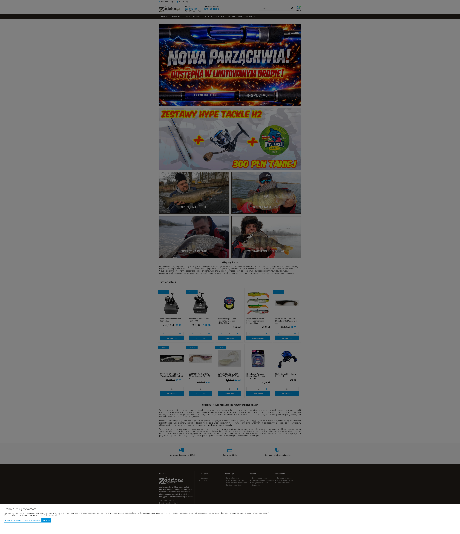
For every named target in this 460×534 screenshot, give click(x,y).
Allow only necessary (13, 520)
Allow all (46, 520)
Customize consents (32, 520)
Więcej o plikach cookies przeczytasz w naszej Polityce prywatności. (33, 515)
